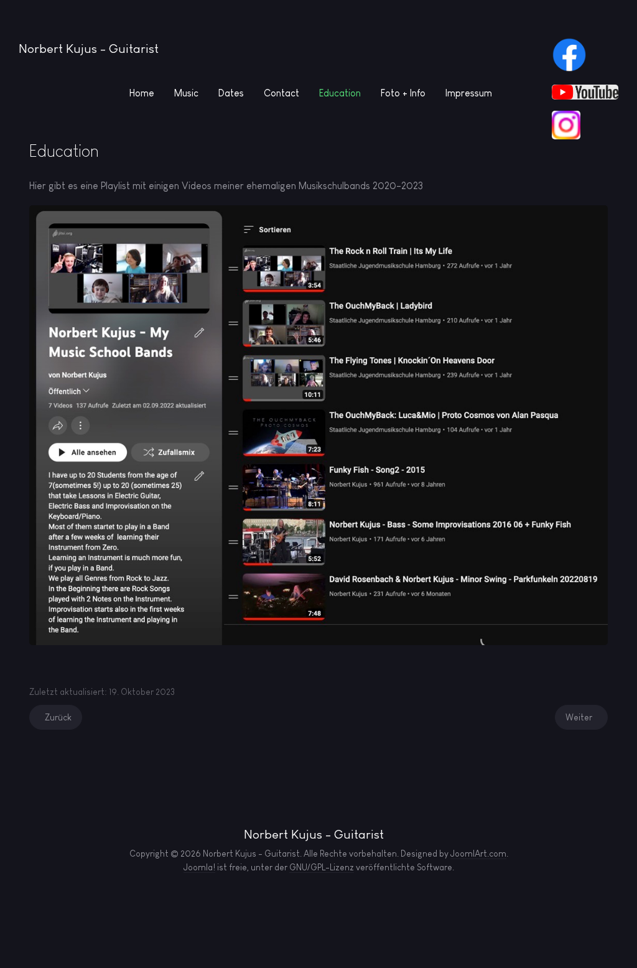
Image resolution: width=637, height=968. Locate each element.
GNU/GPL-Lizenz (321, 867)
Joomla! (199, 867)
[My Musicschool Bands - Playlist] (318, 424)
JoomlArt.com (478, 854)
